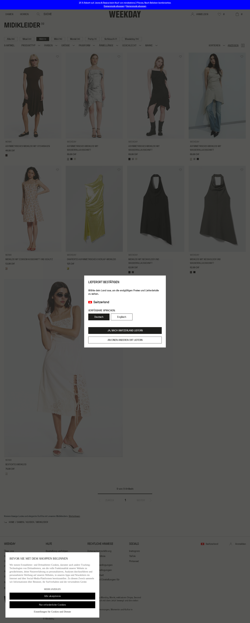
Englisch (121, 317)
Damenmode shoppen (114, 6)
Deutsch (98, 317)
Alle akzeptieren (52, 596)
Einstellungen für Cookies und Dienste (52, 611)
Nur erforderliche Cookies (52, 604)
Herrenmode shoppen (136, 6)
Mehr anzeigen (52, 589)
